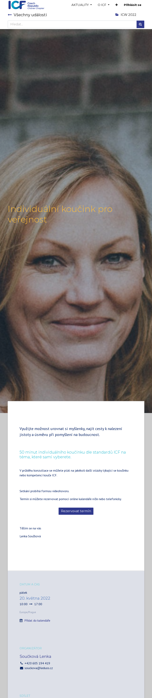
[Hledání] (140, 24)
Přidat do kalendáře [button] (37, 620)
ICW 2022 (128, 15)
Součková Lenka (35, 656)
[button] (116, 5)
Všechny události (30, 14)
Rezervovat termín (76, 511)
